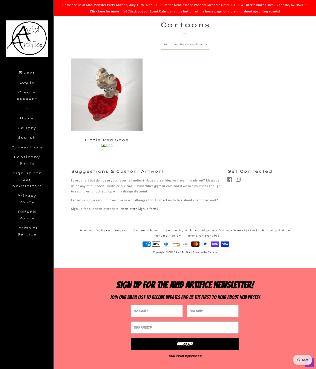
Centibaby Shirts (27, 160)
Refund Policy (27, 215)
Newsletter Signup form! (139, 208)
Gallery (26, 128)
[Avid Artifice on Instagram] (238, 180)
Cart (28, 73)
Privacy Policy (26, 199)
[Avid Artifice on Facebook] (230, 180)
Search (27, 137)
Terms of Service (27, 231)
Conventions (27, 147)
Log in (27, 82)
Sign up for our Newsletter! (26, 179)
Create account (27, 95)
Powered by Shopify (205, 252)
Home (27, 118)
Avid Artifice (183, 252)
